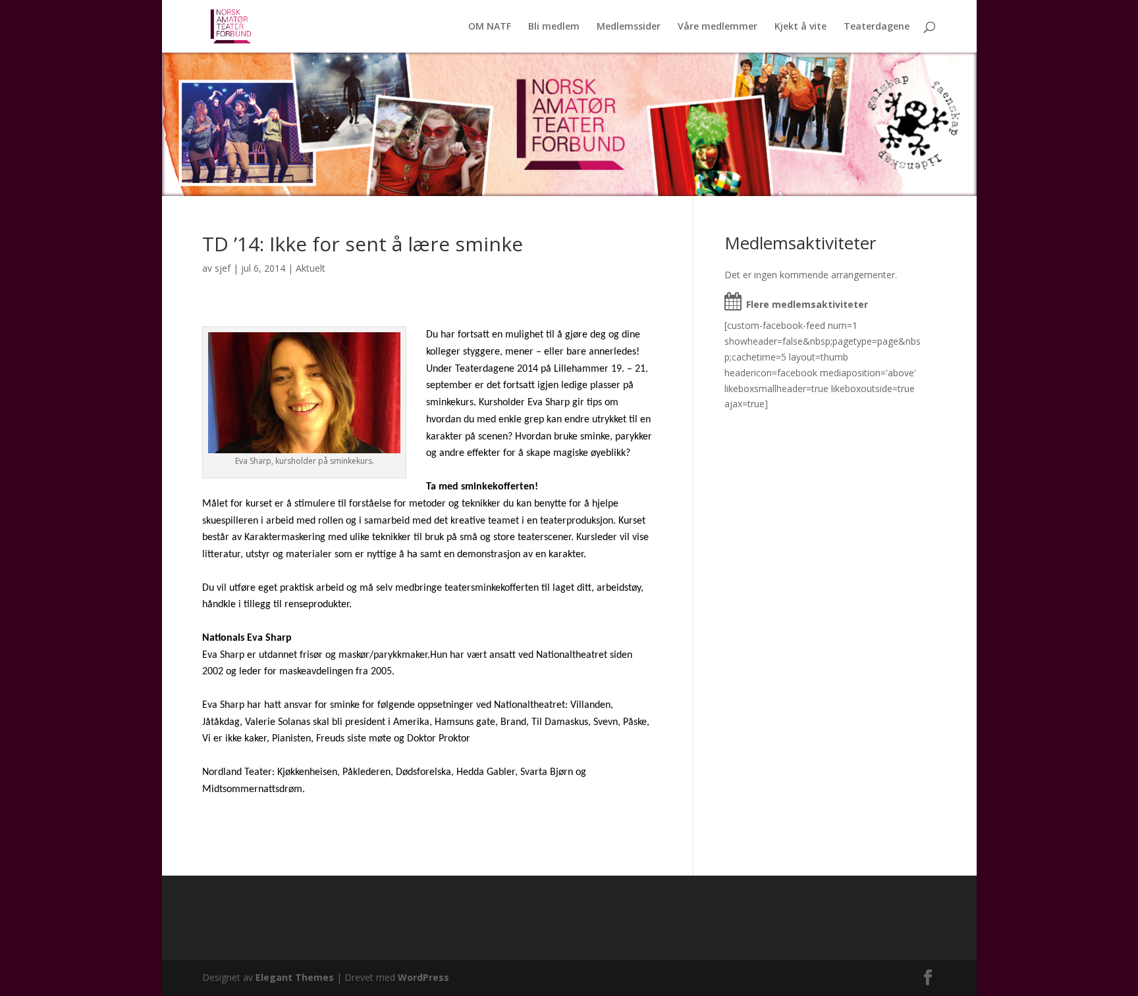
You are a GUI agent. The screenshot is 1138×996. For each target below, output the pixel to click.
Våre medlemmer (717, 27)
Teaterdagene (876, 27)
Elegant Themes (295, 977)
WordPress (423, 977)
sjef (222, 268)
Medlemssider (629, 27)
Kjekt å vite (800, 27)
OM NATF (489, 27)
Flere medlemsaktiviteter (807, 304)
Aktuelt (310, 268)
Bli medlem (554, 27)
